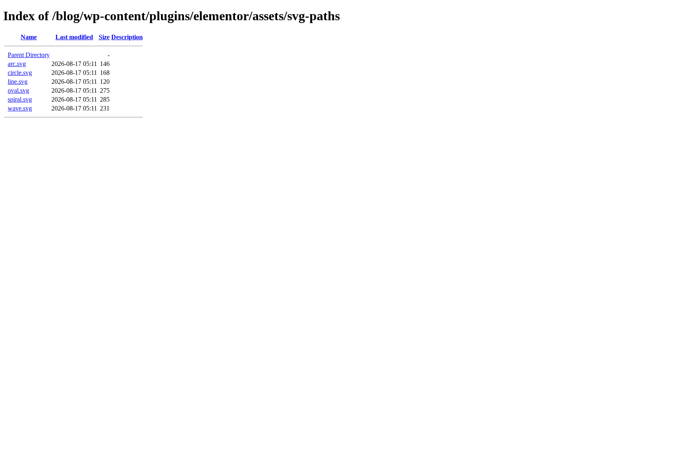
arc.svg (17, 63)
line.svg (18, 81)
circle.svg (20, 72)
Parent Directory (29, 54)
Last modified (74, 37)
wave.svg (20, 108)
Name (29, 37)
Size (104, 37)
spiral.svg (20, 99)
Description (127, 37)
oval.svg (18, 90)
